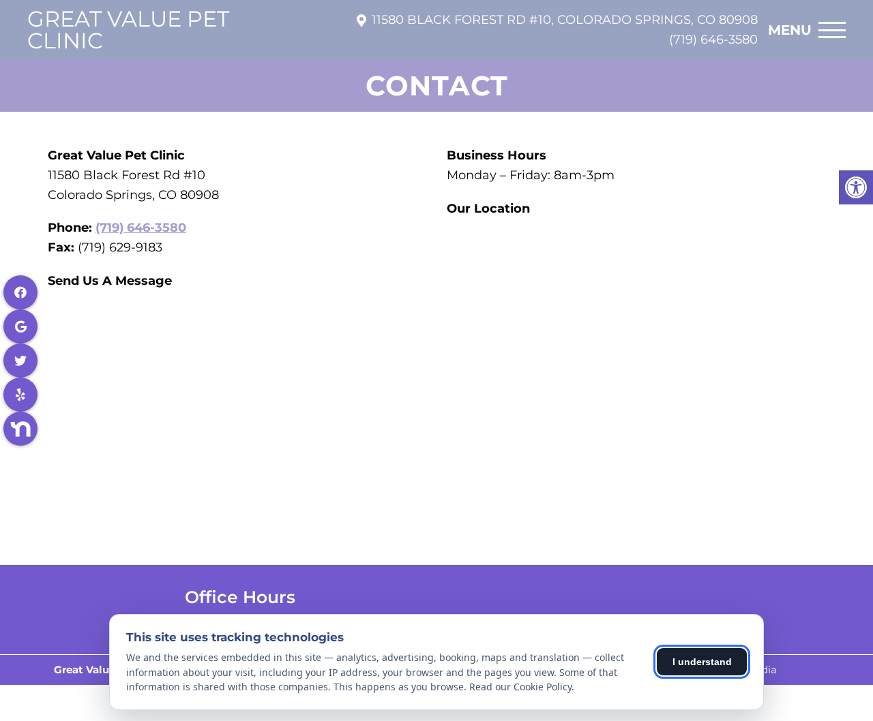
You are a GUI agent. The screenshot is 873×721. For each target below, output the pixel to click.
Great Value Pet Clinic (128, 30)
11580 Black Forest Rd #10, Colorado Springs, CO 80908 (565, 19)
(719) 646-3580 (713, 39)
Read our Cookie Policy (520, 686)
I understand (702, 661)
